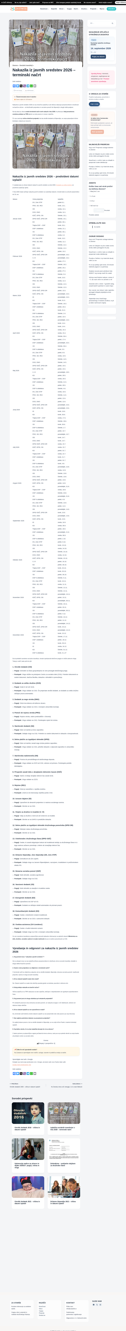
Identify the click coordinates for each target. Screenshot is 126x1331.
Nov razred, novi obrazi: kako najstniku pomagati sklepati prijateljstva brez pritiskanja (101, 292)
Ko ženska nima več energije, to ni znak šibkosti (66, 1085)
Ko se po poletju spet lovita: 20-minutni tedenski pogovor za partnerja (101, 174)
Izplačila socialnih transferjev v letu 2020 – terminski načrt (62, 1129)
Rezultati (107, 210)
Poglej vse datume (98, 56)
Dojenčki (54, 9)
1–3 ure (92, 196)
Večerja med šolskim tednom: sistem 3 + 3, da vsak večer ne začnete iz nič (101, 278)
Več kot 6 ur (94, 206)
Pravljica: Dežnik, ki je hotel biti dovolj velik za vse (101, 168)
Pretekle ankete (94, 215)
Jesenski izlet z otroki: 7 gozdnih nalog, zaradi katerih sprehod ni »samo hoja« (101, 285)
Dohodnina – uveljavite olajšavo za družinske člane (62, 1165)
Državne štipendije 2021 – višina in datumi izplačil (63, 1202)
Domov (15, 65)
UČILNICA (111, 9)
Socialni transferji (26, 65)
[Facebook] (93, 1304)
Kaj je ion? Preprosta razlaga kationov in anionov (101, 149)
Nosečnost (42, 1306)
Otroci (41, 1308)
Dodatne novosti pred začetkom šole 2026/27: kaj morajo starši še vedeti (100, 272)
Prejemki (41, 1313)
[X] (97, 1304)
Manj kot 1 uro (95, 191)
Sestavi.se (42, 1315)
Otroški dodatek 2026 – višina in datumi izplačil (25, 1085)
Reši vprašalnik (97, 132)
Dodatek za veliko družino (64, 185)
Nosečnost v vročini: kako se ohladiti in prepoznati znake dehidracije (101, 161)
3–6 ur (92, 201)
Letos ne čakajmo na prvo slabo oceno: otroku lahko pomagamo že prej (101, 155)
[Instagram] (100, 1304)
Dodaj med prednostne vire (22, 1065)
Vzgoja (69, 9)
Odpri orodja (94, 104)
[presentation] (28, 1113)
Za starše (97, 227)
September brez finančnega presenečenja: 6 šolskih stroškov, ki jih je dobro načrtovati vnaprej (101, 301)
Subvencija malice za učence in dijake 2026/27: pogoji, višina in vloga (27, 1166)
